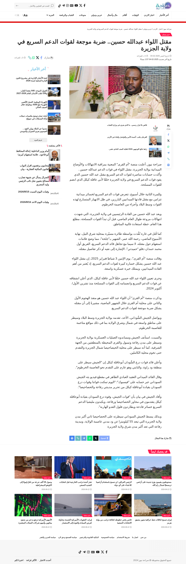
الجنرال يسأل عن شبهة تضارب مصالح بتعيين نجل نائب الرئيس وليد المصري (33, 181)
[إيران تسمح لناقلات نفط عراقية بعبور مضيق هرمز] (152, 505)
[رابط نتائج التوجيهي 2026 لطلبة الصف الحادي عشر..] (155, 152)
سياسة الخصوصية (107, 537)
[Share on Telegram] (168, 153)
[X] (81, 5)
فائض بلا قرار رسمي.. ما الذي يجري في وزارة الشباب (127, 125)
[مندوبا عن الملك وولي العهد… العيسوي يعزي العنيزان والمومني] (54, 130)
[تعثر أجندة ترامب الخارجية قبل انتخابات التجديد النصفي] (73, 467)
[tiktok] (59, 5)
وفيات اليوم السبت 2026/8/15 (33, 191)
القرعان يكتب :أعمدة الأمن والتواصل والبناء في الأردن (127, 137)
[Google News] (71, 5)
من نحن (143, 537)
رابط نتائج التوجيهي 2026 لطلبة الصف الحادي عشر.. (128, 149)
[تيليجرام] (63, 5)
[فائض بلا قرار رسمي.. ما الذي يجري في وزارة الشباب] (155, 128)
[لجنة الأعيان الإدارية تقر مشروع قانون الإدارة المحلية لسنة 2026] (54, 79)
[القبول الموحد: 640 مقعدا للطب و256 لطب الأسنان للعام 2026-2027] (54, 92)
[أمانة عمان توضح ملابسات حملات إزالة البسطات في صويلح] (54, 117)
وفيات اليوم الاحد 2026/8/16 (34, 202)
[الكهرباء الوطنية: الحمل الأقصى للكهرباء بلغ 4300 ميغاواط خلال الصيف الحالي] (54, 104)
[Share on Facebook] (41, 58)
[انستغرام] (67, 5)
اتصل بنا (135, 537)
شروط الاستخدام (123, 537)
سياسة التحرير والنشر (48, 537)
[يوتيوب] (76, 5)
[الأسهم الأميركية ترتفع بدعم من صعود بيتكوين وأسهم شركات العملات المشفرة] (33, 505)
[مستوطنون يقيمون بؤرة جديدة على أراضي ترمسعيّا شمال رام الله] (152, 467)
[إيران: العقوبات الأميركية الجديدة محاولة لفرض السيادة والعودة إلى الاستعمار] (73, 505)
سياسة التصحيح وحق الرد (67, 537)
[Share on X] (37, 58)
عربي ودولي (166, 34)
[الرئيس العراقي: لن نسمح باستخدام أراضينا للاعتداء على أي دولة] (113, 467)
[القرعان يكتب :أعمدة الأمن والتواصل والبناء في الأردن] (155, 140)
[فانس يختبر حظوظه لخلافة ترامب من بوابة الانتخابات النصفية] (113, 505)
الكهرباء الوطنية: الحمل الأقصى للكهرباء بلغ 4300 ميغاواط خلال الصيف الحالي (34, 104)
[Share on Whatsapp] (33, 58)
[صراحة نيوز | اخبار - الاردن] (163, 5)
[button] (25, 15)
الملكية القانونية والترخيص (89, 537)
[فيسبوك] (84, 5)
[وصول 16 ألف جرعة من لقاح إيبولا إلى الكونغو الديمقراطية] (33, 467)
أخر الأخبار (38, 69)
